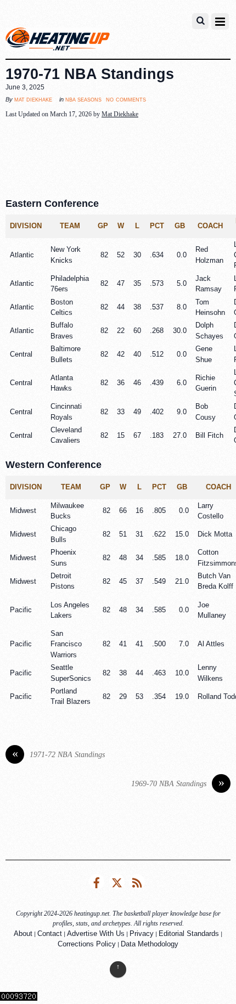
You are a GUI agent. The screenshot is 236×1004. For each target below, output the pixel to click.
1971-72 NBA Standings (58, 754)
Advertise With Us (96, 933)
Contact (49, 933)
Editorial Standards (189, 933)
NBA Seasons (83, 99)
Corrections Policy (87, 944)
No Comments (126, 99)
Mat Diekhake (33, 99)
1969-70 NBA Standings (177, 784)
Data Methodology (149, 944)
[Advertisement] (118, 155)
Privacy (142, 933)
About (23, 933)
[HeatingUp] (57, 41)
